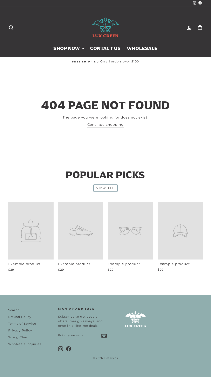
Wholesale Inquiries (24, 344)
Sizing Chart (18, 337)
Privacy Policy (20, 330)
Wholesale (142, 48)
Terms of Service (22, 323)
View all (105, 188)
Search (14, 310)
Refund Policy (20, 316)
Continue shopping (105, 125)
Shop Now (67, 48)
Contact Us (105, 48)
